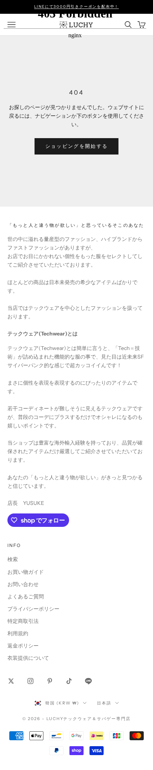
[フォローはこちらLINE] (88, 681)
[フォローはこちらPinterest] (49, 681)
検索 (12, 559)
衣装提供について (28, 658)
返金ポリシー (23, 645)
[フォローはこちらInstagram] (30, 681)
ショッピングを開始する (76, 146)
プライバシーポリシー (33, 608)
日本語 (104, 703)
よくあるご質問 (25, 596)
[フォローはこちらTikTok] (69, 681)
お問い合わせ (23, 584)
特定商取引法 (23, 621)
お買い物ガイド (25, 572)
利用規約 (17, 633)
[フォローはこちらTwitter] (11, 681)
